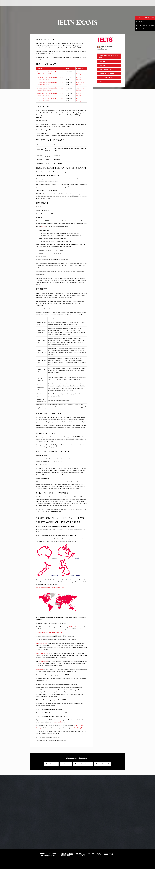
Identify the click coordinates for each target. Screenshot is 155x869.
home (48, 854)
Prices (108, 2)
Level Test (142, 29)
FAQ (112, 2)
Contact (116, 2)
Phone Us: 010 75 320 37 (146, 18)
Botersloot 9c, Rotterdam (146, 25)
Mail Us (141, 21)
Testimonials (102, 2)
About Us (94, 2)
